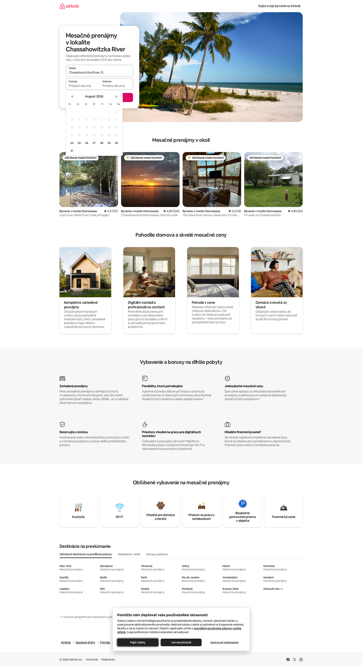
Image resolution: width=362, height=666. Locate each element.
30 (116, 143)
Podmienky (108, 659)
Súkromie (92, 659)
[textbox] (82, 85)
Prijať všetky (137, 642)
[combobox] (99, 72)
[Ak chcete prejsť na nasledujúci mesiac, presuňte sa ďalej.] (116, 96)
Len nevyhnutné (181, 642)
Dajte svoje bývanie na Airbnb (279, 6)
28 (101, 143)
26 (86, 143)
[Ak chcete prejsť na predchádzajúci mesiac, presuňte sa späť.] (72, 96)
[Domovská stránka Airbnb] (69, 6)
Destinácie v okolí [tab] (129, 554)
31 (71, 150)
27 (94, 143)
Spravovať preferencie (224, 642)
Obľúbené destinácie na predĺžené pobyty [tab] (85, 554)
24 (71, 143)
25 (79, 143)
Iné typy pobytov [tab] (157, 554)
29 (109, 143)
